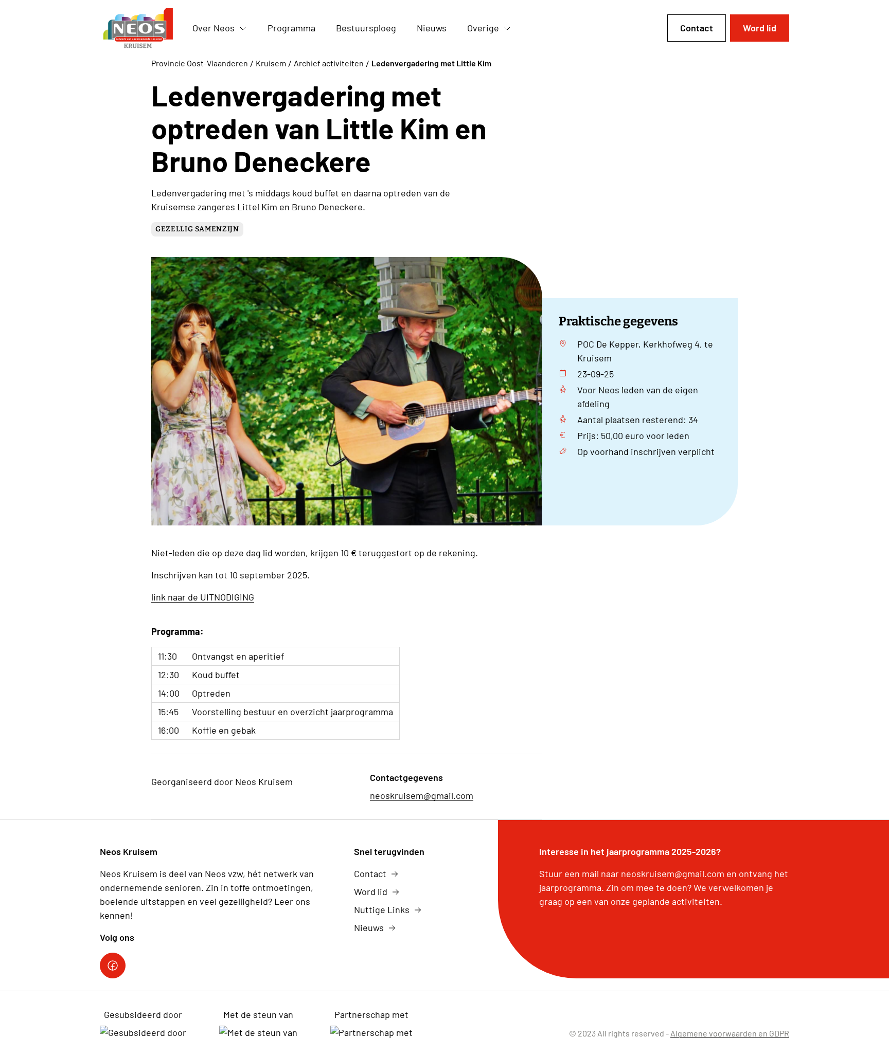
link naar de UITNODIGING (202, 597)
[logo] (138, 28)
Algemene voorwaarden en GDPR (729, 1033)
